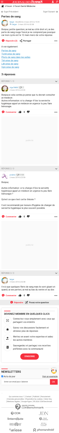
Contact (28, 397)
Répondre (18, 302)
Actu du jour (9, 376)
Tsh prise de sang (9, 60)
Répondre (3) (11, 41)
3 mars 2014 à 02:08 (26, 24)
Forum (9, 6)
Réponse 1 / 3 (7, 81)
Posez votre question (39, 302)
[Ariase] (15, 429)
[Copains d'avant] (15, 424)
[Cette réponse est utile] (20, 112)
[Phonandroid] (44, 430)
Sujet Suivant (49, 12)
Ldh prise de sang (9, 64)
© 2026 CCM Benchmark (42, 402)
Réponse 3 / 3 (7, 273)
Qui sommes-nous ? (16, 397)
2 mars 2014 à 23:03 (17, 90)
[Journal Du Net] (44, 413)
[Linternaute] (15, 419)
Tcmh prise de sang (10, 54)
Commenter (10, 112)
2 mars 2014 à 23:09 (17, 177)
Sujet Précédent (11, 12)
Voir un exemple (50, 376)
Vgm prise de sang (10, 67)
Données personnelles (16, 399)
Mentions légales (13, 402)
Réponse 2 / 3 (7, 168)
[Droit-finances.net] (44, 419)
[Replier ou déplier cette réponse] (56, 81)
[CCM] (15, 413)
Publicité (36, 397)
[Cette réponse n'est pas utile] (28, 112)
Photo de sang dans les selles (15, 57)
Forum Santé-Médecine (25, 6)
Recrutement (45, 397)
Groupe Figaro (27, 402)
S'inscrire (29, 356)
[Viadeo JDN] (44, 424)
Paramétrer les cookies (34, 399)
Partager (27, 41)
